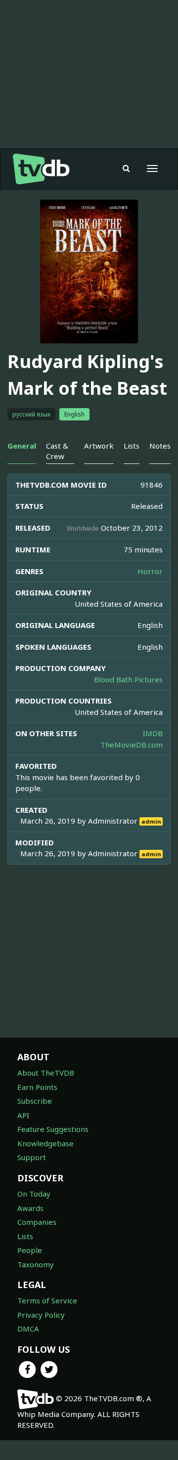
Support (31, 1157)
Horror (150, 571)
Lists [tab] (131, 446)
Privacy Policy (41, 1315)
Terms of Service (47, 1300)
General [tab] (21, 446)
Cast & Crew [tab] (57, 451)
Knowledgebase (45, 1143)
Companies (36, 1222)
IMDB (153, 733)
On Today (33, 1194)
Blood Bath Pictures (128, 679)
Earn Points (37, 1087)
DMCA (28, 1329)
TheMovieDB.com (131, 745)
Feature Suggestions (53, 1129)
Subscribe (34, 1101)
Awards (30, 1208)
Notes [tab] (160, 446)
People (29, 1250)
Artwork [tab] (99, 446)
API (23, 1115)
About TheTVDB (45, 1073)
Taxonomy (35, 1264)
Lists (25, 1236)
